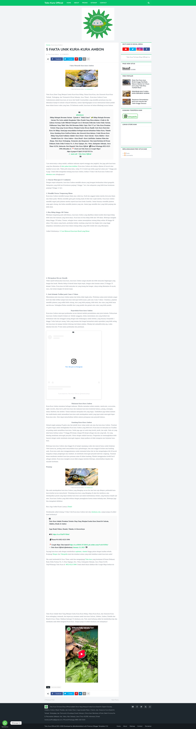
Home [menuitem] (69, 3)
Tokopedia (64, 554)
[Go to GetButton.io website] (5, 727)
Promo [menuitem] (85, 3)
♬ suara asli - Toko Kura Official (80, 154)
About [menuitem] (76, 3)
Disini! (70, 506)
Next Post (114, 700)
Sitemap (132, 726)
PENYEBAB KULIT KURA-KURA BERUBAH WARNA (140, 92)
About (125, 726)
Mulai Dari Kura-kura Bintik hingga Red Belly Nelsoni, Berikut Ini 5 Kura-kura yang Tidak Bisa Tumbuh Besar (141, 84)
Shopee (55, 554)
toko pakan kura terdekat (69, 166)
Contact (139, 726)
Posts (127, 153)
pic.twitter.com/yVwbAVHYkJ (98, 545)
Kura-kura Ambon (57, 45)
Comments (129, 155)
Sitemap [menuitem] (94, 3)
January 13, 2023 (79, 547)
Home (48, 45)
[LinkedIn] (80, 59)
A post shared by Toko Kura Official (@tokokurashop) (74, 393)
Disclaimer (148, 726)
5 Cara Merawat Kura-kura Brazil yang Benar (74, 231)
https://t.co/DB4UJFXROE (79, 545)
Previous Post (50, 700)
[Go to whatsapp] (4, 723)
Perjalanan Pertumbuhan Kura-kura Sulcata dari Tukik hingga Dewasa (140, 101)
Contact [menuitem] (103, 3)
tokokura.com (50, 174)
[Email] (84, 59)
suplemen (78, 551)
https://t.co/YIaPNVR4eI (61, 534)
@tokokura (80, 115)
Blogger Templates (99, 726)
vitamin (84, 551)
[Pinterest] (76, 59)
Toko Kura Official (54, 2)
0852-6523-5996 (71, 564)
